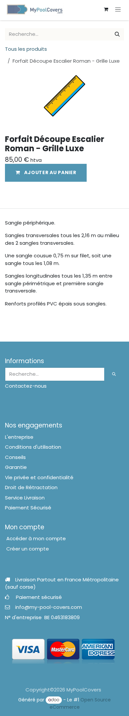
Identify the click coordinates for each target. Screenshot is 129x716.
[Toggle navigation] (118, 9)
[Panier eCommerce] (106, 9)
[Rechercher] (117, 34)
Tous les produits (26, 48)
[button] (46, 172)
